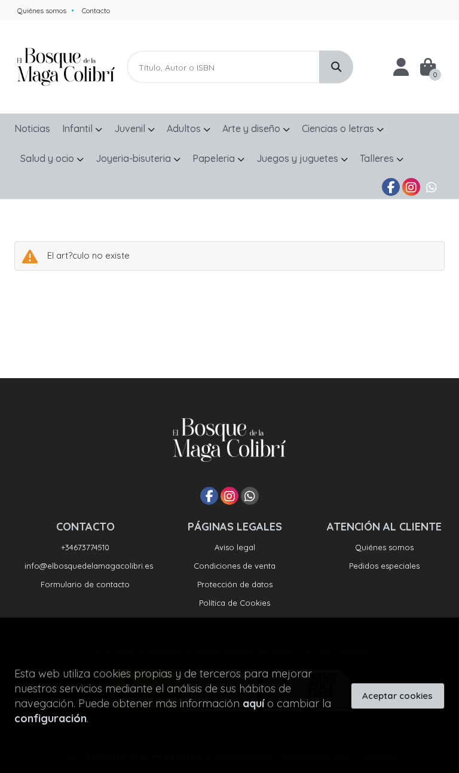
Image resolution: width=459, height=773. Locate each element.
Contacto (96, 10)
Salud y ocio (48, 158)
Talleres (378, 158)
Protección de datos (235, 584)
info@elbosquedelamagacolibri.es (89, 565)
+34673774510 (85, 547)
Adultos (185, 128)
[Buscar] (336, 67)
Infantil (78, 128)
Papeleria (214, 158)
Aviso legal (235, 547)
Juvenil (131, 128)
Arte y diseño (252, 128)
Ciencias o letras (339, 128)
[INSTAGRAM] (411, 187)
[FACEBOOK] (391, 187)
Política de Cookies (234, 603)
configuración (50, 718)
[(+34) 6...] (431, 187)
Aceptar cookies (397, 695)
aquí (253, 703)
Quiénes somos (41, 10)
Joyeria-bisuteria (134, 158)
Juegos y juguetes (298, 158)
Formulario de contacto (85, 584)
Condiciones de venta (235, 565)
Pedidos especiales (384, 565)
